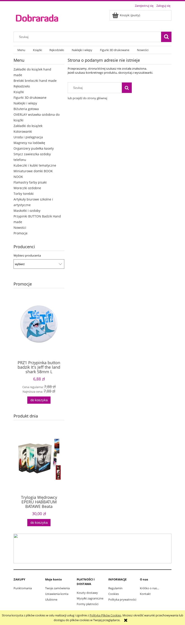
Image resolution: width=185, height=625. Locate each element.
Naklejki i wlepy (25, 103)
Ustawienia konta (56, 594)
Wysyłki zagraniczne (90, 598)
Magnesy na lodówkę (29, 143)
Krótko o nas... (149, 588)
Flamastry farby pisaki (30, 182)
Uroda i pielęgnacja (28, 137)
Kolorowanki (23, 131)
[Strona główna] (37, 18)
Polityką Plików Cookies (105, 615)
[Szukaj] (166, 37)
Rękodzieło (22, 86)
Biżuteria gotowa (26, 109)
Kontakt (145, 594)
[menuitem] (21, 50)
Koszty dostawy (87, 593)
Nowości (20, 227)
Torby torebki (24, 193)
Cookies (113, 594)
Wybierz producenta (27, 255)
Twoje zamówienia (57, 588)
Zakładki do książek (28, 126)
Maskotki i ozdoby (27, 210)
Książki (19, 92)
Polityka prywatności (122, 599)
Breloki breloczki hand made (35, 80)
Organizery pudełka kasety (34, 148)
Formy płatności (87, 604)
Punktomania (23, 588)
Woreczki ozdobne (27, 188)
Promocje (21, 233)
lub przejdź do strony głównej (87, 98)
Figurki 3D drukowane (30, 97)
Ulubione (51, 599)
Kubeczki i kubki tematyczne (35, 165)
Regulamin (115, 588)
